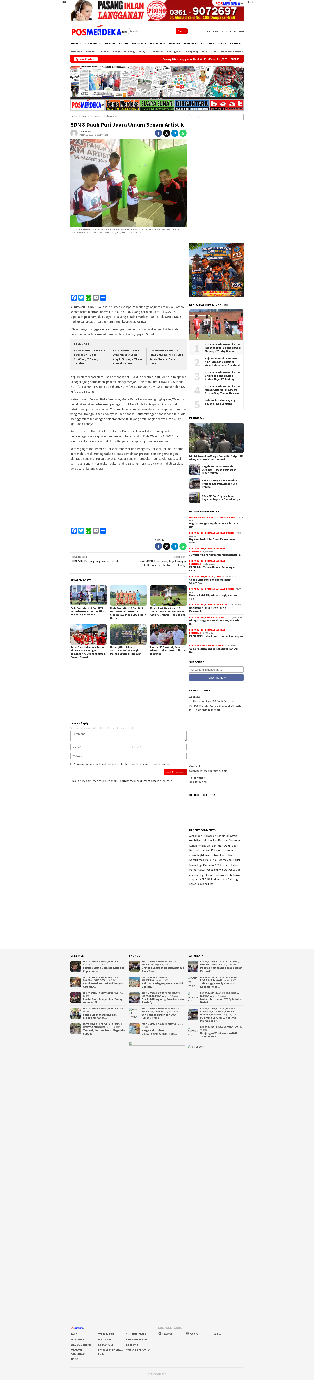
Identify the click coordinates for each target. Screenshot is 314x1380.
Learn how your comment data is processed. (146, 781)
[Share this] (158, 133)
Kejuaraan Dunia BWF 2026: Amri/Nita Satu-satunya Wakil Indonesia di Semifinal (222, 362)
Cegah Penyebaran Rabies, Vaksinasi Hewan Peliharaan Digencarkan (219, 470)
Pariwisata (99, 980)
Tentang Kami (106, 1334)
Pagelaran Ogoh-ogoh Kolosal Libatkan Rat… (213, 525)
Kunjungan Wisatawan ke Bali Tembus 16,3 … (218, 1035)
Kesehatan (205, 1011)
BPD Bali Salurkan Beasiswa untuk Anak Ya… (163, 969)
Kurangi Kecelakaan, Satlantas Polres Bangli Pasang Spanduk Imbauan (125, 650)
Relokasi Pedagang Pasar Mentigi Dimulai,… (162, 985)
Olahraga (205, 1014)
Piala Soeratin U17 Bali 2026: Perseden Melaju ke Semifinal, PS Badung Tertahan (88, 611)
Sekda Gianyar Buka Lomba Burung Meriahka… (100, 1016)
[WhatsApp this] (183, 133)
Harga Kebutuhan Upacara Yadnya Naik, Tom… (159, 1032)
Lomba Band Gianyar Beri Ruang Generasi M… (103, 1000)
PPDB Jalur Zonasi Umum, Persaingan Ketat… (212, 569)
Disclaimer (104, 1339)
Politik (230, 533)
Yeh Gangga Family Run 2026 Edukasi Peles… (159, 1016)
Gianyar (103, 961)
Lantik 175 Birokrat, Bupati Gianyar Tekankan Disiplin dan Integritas (168, 650)
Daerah (222, 517)
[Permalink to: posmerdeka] (74, 133)
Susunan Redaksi (136, 1334)
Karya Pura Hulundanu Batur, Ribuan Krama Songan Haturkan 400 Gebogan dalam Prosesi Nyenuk (88, 652)
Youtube (194, 1333)
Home (73, 1334)
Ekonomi (209, 576)
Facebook (167, 1333)
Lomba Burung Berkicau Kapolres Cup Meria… (103, 969)
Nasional (220, 533)
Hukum (211, 645)
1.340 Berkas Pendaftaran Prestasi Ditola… (215, 554)
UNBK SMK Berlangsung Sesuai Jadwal (94, 559)
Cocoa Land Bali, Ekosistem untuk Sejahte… (210, 581)
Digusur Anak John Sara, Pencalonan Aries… (212, 541)
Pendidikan (195, 551)
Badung (206, 517)
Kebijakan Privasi (136, 1339)
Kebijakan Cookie (80, 1345)
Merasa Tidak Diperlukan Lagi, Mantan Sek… (213, 597)
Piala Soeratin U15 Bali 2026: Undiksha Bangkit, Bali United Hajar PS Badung (222, 376)
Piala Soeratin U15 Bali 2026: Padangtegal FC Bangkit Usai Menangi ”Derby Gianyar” (223, 348)
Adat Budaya (195, 517)
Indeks (74, 1359)
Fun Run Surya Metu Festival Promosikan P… (218, 1019)
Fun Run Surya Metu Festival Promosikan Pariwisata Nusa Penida (219, 484)
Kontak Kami (105, 1345)
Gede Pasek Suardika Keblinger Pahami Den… (213, 650)
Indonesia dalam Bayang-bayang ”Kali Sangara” (220, 402)
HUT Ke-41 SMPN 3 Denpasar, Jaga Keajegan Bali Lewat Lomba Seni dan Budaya (159, 561)
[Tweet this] (166, 133)
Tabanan (219, 576)
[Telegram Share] (174, 133)
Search (182, 31)
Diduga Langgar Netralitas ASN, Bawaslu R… (214, 622)
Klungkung (148, 980)
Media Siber (77, 1339)
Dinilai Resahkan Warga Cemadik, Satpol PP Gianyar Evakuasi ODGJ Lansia (216, 458)
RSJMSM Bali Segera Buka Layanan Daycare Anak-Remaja (221, 497)
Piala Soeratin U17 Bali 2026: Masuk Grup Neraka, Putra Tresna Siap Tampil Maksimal (222, 390)
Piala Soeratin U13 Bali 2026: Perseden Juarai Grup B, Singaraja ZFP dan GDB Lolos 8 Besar (128, 613)
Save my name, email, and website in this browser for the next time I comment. (123, 764)
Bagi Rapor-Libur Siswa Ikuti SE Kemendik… (208, 609)
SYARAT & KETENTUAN (138, 1350)
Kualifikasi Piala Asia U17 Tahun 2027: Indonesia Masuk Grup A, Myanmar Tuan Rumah (168, 611)
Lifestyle (113, 961)
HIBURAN (231, 517)
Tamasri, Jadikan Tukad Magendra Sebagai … (104, 1032)
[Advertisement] (49, 72)
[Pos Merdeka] (99, 31)
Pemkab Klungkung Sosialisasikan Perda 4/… (163, 1000)
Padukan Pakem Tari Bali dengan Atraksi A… (103, 985)
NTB (218, 617)
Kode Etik (132, 1345)
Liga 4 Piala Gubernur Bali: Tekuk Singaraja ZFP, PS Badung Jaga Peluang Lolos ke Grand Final (214, 879)
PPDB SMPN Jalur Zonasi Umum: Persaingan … (216, 638)
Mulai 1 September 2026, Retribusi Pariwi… (221, 1000)
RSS (219, 1333)
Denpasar (210, 533)
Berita (214, 517)
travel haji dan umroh (202, 855)
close (63, 1)
